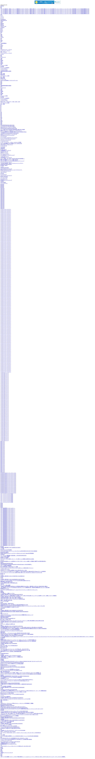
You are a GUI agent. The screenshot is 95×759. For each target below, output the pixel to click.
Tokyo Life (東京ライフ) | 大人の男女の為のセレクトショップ (12, 160)
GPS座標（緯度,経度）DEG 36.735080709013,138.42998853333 (12, 576)
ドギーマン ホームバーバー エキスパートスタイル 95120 (11, 630)
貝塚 (1, 61)
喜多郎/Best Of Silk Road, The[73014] (7, 705)
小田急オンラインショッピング (6, 752)
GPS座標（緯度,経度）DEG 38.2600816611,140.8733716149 (11, 621)
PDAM (1, 577)
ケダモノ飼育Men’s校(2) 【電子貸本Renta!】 (9, 582)
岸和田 (1, 60)
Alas (1, 754)
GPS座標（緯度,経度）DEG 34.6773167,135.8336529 (10, 596)
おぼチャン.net (3, 26)
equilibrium (2, 719)
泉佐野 (1, 93)
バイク (1, 578)
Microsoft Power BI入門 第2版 (6, 549)
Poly (1, 737)
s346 (1, 34)
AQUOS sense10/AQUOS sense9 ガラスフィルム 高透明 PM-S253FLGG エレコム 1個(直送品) (18, 641)
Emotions (2, 659)
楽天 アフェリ (3, 51)
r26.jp (1, 22)
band (1, 685)
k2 (0, 33)
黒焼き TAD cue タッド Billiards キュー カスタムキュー (11, 130)
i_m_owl (2, 37)
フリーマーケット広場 (4, 75)
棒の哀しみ (2, 573)
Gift (1, 745)
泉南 (1, 64)
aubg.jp (1, 45)
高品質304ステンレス (4, 588)
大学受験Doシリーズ (4, 678)
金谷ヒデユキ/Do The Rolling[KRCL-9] (7, 618)
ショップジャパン (3, 183)
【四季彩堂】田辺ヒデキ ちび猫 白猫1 (7, 742)
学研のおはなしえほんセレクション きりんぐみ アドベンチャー (13, 706)
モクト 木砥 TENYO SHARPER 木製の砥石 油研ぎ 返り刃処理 (12, 129)
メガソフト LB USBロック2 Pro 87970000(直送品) (10, 629)
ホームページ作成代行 (4, 67)
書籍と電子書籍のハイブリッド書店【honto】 (9, 159)
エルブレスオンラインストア (6, 175)
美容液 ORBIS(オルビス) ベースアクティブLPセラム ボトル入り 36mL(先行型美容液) (17, 553)
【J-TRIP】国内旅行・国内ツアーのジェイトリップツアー (11, 163)
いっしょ (2, 695)
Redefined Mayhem (3, 664)
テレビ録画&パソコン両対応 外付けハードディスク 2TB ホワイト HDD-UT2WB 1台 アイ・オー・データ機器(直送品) (23, 690)
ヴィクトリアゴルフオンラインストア (7, 138)
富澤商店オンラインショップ (6, 180)
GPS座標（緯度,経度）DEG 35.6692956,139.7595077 (10, 547)
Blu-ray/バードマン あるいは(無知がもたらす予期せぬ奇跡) (11, 663)
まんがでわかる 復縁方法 (5, 696)
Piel (1, 733)
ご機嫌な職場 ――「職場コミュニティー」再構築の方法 (11, 656)
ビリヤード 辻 (3, 79)
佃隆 (1, 701)
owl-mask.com (3, 19)
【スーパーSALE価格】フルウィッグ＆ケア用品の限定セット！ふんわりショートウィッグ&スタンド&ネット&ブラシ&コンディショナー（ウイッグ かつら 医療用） (33, 756)
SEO (1, 56)
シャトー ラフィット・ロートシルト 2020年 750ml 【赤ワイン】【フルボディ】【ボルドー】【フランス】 (21, 572)
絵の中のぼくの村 (3, 646)
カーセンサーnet (3, 145)
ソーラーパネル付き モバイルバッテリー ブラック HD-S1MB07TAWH (14, 711)
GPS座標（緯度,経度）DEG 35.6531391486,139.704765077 (11, 723)
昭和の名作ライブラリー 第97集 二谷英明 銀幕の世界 (10, 651)
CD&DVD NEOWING (4, 167)
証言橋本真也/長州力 (4, 653)
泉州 (1, 59)
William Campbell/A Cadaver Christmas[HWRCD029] (10, 683)
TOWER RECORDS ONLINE (6, 164)
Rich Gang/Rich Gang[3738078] (6, 704)
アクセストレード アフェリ (6, 49)
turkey (1, 40)
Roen (1, 702)
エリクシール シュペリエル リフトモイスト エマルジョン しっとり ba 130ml (15, 698)
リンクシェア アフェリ (5, 50)
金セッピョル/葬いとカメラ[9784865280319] (8, 645)
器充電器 (2, 709)
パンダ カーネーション (4, 569)
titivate (1, 503)
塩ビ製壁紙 (2, 637)
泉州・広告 (2, 73)
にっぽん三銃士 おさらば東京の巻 (7, 721)
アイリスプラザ (3, 136)
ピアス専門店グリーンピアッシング (7, 155)
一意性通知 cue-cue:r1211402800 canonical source (9, 133)
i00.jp (1, 46)
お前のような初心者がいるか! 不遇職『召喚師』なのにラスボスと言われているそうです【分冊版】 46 (20, 672)
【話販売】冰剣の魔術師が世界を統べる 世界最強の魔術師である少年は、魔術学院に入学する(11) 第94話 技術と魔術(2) (24, 586)
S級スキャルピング (4, 613)
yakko (1, 36)
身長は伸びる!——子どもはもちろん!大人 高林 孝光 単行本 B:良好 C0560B (15, 633)
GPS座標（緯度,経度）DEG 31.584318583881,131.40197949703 (12, 720)
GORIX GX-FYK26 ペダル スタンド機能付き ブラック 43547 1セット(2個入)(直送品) (16, 634)
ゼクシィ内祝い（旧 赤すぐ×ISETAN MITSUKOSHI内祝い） (12, 158)
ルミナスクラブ (3, 174)
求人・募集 (2, 76)
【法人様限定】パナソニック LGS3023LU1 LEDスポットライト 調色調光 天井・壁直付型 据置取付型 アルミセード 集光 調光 (25, 587)
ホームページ (3, 57)
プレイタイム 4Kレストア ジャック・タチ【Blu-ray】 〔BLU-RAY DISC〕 (14, 649)
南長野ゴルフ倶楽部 (4, 557)
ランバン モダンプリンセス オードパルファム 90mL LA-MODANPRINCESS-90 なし (16, 679)
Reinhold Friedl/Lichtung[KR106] (6, 716)
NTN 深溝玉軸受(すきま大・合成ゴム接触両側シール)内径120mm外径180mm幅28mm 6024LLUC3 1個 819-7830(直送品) (23, 628)
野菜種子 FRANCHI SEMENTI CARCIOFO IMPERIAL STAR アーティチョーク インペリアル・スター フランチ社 (22, 605)
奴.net (1, 29)
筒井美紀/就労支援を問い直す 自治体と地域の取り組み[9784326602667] (14, 611)
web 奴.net (2, 27)
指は (1, 609)
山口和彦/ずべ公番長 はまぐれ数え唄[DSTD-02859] (10, 728)
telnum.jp (2, 23)
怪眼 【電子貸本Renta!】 (5, 671)
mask (1, 41)
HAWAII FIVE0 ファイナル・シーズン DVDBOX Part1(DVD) (12, 694)
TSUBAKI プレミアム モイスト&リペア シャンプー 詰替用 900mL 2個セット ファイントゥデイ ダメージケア (21, 708)
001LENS (2, 184)
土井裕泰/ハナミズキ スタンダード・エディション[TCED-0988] (12, 730)
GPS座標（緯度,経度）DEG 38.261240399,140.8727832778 (11, 594)
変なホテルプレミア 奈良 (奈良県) (7, 693)
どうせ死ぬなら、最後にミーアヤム (7, 593)
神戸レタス (2, 441)
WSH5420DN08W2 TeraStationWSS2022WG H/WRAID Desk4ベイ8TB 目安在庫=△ (16, 564)
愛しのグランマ (3, 647)
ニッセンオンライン (4, 141)
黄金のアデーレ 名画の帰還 (5, 722)
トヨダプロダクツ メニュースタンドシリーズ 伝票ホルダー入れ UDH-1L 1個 (15, 746)
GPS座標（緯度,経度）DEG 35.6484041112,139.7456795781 (11, 610)
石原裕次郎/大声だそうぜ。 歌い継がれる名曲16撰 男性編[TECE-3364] (14, 604)
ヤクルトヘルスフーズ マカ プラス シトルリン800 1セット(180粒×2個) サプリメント (16, 567)
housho (1, 602)
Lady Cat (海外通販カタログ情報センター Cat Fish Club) (11, 143)
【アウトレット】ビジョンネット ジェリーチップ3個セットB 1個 (13, 691)
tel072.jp (1, 24)
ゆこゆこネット (3, 149)
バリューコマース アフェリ (6, 53)
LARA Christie (3, 182)
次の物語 (2, 660)
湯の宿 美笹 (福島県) (4, 552)
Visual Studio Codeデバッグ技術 (6, 642)
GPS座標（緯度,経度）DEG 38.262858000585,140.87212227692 (12, 579)
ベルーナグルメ (3, 172)
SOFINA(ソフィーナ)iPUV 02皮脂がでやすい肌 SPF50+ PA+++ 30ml (13, 570)
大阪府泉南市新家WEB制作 (5, 71)
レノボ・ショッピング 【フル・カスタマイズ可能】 (11, 142)
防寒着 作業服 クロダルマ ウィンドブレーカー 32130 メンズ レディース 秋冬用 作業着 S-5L (18, 639)
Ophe (1, 755)
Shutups (1, 562)
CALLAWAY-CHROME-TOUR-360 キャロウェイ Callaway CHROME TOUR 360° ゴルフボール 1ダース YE (21, 661)
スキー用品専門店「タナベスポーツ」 (7, 508)
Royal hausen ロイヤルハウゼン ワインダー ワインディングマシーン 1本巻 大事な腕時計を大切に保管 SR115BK (22, 620)
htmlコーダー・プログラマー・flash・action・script (10, 101)
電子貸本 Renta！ (4, 165)
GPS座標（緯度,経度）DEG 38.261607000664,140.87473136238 (12, 717)
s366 (1, 35)
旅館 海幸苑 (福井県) (4, 617)
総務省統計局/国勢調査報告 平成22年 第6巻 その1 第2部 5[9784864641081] (14, 676)
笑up (1, 44)
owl (1, 39)
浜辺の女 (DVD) (3, 681)
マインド (2, 17)
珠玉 (1, 32)
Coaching (2, 654)
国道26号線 (2, 74)
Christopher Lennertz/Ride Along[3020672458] (8, 689)
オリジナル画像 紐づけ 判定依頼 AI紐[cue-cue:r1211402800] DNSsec (13, 131)
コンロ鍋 (2, 548)
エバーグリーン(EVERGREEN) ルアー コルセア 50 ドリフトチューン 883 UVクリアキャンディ (19, 589)
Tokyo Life (2, 188)
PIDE (1, 750)
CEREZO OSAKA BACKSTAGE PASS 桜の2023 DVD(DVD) (12, 662)
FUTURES (2, 644)
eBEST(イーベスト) (4, 152)
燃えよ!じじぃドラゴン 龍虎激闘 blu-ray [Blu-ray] (9, 669)
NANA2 (2, 675)
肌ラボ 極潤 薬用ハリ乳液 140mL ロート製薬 (9, 566)
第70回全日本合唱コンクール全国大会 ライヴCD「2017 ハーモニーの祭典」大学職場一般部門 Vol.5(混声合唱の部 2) (23, 561)
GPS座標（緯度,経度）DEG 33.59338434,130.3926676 (10, 655)
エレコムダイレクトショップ (6, 168)
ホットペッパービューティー (6, 162)
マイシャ (2, 560)
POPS (1, 747)
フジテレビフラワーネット (5, 171)
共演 (1, 749)
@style (1, 622)
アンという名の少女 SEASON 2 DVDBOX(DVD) (9, 727)
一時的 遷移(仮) (3, 43)
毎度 (1, 72)
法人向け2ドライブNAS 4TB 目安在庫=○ (8, 665)
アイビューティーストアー (5, 209)
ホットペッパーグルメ (4, 153)
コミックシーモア (3, 177)
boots (1, 625)
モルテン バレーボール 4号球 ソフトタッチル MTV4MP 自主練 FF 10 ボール (15, 580)
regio (1, 612)
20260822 (2, 5)
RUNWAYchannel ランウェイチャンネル (8, 474)
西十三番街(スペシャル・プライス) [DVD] (8, 725)
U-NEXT (2, 181)
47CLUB (2, 173)
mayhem (1, 638)
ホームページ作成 (3, 65)
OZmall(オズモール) (4, 151)
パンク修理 (2, 734)
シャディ (2, 166)
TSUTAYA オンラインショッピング (7, 135)
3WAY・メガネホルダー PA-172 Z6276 (7, 731)
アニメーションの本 (4, 601)
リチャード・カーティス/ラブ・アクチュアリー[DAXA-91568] (12, 599)
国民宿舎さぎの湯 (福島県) (5, 616)
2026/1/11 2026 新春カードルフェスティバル (9, 80)
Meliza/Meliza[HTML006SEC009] (6, 563)
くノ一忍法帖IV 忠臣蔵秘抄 (5, 686)
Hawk (1, 753)
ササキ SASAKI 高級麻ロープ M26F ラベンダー (9, 607)
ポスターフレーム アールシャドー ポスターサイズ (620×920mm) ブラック (14, 680)
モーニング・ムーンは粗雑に (6, 724)
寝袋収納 (2, 592)
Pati (1, 729)
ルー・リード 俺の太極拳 (5, 585)
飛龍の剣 (2, 668)
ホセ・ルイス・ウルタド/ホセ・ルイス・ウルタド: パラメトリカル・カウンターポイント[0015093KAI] (20, 732)
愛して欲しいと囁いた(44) (5, 619)
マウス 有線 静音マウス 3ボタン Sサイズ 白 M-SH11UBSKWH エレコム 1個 (15, 650)
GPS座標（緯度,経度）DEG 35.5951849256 (8, 643)
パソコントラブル (3, 100)
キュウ (1, 15)
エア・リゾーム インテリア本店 (6, 493)
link (1, 6)
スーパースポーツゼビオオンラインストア (8, 137)
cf (0, 42)
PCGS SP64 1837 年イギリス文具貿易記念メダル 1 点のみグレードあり (14, 738)
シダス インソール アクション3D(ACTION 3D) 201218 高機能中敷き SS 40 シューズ (16, 614)
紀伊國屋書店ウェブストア (5, 150)
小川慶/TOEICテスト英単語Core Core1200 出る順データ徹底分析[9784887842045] (16, 684)
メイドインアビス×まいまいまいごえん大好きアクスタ (11, 670)
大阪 (1, 58)
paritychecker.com (3, 20)
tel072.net (2, 25)
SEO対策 (2, 66)
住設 (1, 14)
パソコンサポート (3, 68)
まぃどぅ (2, 18)
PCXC (1, 751)
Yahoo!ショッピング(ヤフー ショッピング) (8, 134)
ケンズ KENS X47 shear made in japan (7, 126)
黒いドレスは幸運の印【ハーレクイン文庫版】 (9, 715)
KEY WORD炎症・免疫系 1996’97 (7, 603)
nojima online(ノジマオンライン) (6, 144)
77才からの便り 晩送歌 (4, 556)
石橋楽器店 (2, 148)
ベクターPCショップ (4, 156)
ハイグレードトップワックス (6, 740)
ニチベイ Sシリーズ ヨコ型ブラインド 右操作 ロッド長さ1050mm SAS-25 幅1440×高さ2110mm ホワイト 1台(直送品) (23, 571)
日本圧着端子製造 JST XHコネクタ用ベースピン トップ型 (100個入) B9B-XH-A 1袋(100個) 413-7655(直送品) (21, 627)
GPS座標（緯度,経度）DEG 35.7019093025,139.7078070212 (11, 697)
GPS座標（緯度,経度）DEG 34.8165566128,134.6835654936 (11, 635)
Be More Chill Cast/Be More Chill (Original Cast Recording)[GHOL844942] (13, 707)
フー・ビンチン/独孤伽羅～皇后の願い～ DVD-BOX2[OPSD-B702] (13, 555)
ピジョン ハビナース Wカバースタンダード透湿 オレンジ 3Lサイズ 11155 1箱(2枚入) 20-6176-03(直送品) (20, 673)
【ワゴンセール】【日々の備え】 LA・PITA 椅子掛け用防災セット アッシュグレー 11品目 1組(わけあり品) (21, 713)
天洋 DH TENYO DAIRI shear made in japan (8, 128)
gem (1, 38)
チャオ (1, 574)
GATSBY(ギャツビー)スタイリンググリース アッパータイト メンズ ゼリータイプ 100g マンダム (19, 714)
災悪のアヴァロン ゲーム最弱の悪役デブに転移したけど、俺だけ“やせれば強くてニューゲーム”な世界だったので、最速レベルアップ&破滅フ (28, 595)
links (1, 81)
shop (1, 47)
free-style (2, 546)
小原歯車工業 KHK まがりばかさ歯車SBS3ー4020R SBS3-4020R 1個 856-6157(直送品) (17, 712)
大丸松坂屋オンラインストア (6, 157)
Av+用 (1, 688)
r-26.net (1, 21)
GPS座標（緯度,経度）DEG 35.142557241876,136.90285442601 (12, 687)
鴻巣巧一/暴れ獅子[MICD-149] (6, 600)
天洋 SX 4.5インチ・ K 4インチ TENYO (8, 127)
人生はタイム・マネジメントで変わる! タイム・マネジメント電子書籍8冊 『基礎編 (16, 703)
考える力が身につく (4, 658)
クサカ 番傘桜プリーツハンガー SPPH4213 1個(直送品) (11, 677)
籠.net (1, 28)
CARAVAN (2, 608)
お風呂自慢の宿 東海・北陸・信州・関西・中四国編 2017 (11, 597)
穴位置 (1, 748)
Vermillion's (2, 554)
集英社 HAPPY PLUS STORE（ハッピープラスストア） (11, 169)
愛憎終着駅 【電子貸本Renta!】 (6, 581)
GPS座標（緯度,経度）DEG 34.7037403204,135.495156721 (11, 626)
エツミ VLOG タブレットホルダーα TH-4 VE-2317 (10, 741)
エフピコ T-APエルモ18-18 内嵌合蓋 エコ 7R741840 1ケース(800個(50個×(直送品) (16, 739)
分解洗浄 (2, 584)
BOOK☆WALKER (4, 176)
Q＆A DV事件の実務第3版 (5, 565)
